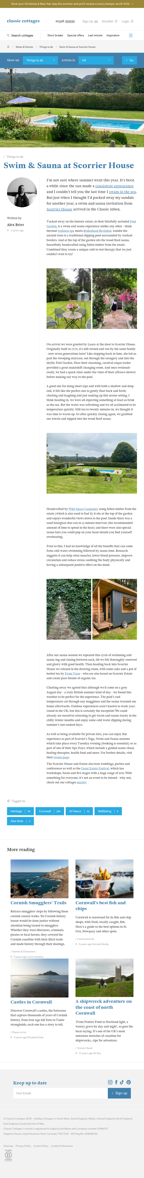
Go (131, 60)
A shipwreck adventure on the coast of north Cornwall (104, 1007)
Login (126, 21)
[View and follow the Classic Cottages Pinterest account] (128, 1083)
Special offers (75, 35)
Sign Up (88, 21)
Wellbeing (108, 811)
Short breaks (55, 35)
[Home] (8, 46)
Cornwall (50, 811)
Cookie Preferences (62, 1146)
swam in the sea (122, 191)
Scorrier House (59, 209)
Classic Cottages (15, 1118)
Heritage (20, 811)
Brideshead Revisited (97, 231)
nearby (81, 782)
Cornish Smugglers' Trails (38, 902)
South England (79, 1118)
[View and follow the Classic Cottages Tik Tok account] (122, 1083)
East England (11, 1123)
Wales (91, 1118)
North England (124, 1118)
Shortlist (108, 21)
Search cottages (22, 35)
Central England (106, 1118)
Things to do (34, 60)
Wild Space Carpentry (83, 509)
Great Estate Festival (95, 768)
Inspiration (113, 35)
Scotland (24, 1123)
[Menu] (131, 35)
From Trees (72, 673)
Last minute (95, 35)
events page (61, 757)
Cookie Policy (40, 1146)
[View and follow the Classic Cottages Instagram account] (110, 1083)
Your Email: (23, 1093)
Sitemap (8, 1146)
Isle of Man (38, 1123)
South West (63, 1118)
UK (84, 60)
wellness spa (66, 231)
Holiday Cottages (43, 1118)
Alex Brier (20, 821)
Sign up (121, 1093)
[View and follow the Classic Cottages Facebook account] (116, 1083)
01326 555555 (65, 21)
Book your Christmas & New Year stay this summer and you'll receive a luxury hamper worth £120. (70, 3)
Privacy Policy (23, 1146)
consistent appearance (114, 186)
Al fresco (79, 811)
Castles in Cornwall (31, 1002)
